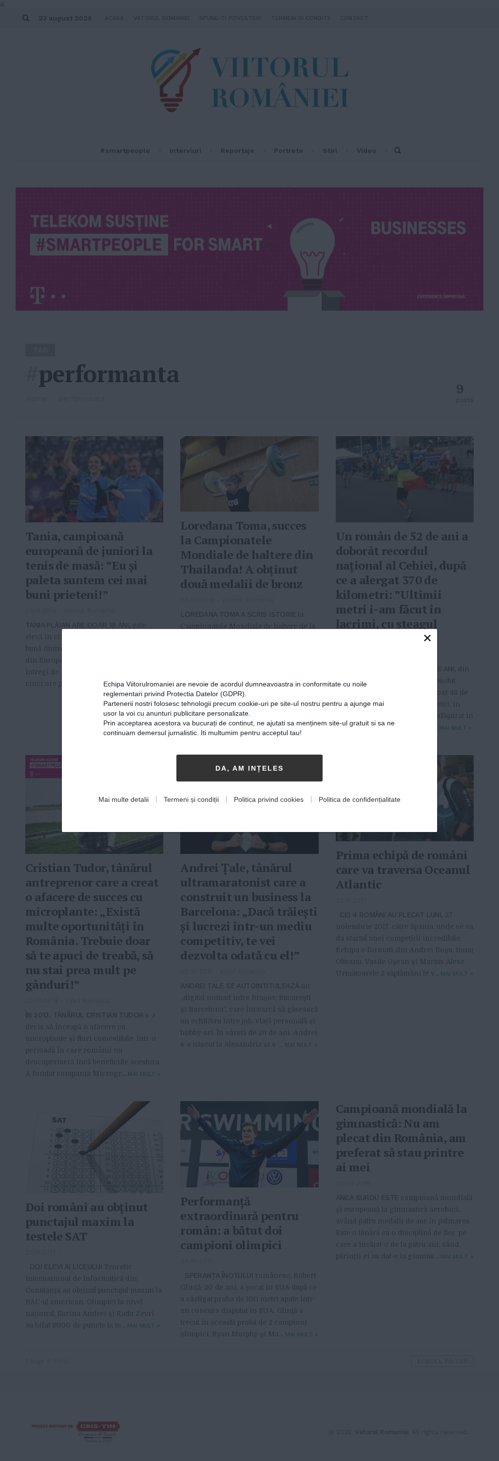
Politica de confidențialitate (360, 799)
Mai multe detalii (123, 799)
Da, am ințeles (249, 768)
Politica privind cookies (269, 799)
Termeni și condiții (191, 799)
